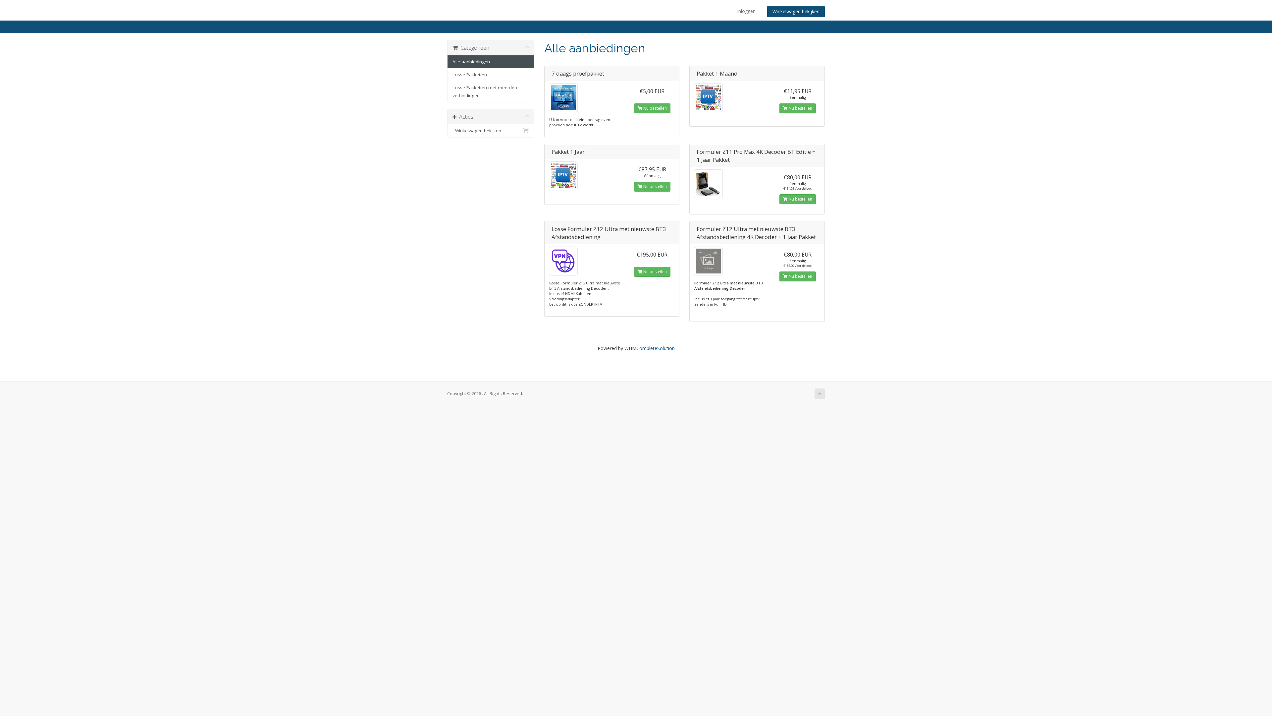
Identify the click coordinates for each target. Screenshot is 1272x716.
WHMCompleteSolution (649, 348)
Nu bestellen (654, 108)
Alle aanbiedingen (471, 62)
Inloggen (746, 11)
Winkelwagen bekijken (796, 11)
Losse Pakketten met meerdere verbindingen (485, 91)
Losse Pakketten (469, 75)
